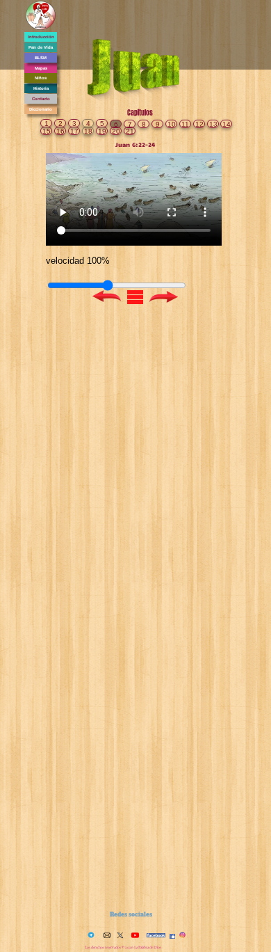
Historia (41, 88)
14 (226, 124)
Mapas (41, 68)
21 (130, 131)
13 (213, 124)
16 (60, 131)
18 (88, 131)
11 (185, 124)
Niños (41, 78)
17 (74, 131)
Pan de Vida (40, 47)
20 (116, 131)
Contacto (41, 99)
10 (171, 124)
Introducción (41, 37)
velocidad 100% (78, 260)
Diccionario (40, 109)
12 (199, 124)
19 (102, 131)
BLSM (41, 58)
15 (46, 131)
